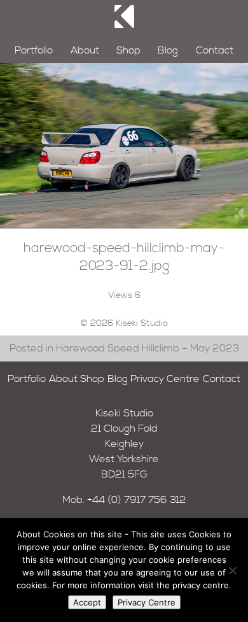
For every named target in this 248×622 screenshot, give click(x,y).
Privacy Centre (165, 378)
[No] (232, 570)
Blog (168, 50)
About (85, 50)
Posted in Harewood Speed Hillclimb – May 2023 (124, 348)
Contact (214, 50)
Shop (128, 50)
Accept (87, 602)
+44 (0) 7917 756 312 (136, 499)
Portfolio (34, 50)
